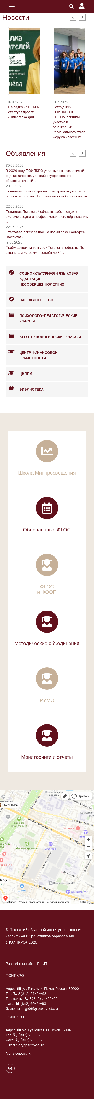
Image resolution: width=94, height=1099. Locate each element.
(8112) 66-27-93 (32, 1003)
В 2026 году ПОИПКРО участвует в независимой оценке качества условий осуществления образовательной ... (45, 175)
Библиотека (31, 389)
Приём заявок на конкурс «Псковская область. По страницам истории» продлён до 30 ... (45, 250)
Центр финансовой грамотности (38, 355)
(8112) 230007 (28, 1035)
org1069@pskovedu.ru (39, 1008)
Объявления (25, 153)
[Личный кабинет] (82, 6)
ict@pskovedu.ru (32, 1045)
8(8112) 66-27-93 (31, 993)
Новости (15, 17)
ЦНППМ (25, 373)
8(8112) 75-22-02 (43, 998)
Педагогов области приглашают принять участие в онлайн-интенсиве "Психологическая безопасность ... (46, 196)
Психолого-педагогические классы (48, 318)
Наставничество (36, 300)
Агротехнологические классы (50, 336)
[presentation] (73, 17)
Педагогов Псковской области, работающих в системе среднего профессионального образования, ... (47, 216)
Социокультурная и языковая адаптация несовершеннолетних (49, 279)
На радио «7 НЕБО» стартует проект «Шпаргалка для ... (23, 112)
